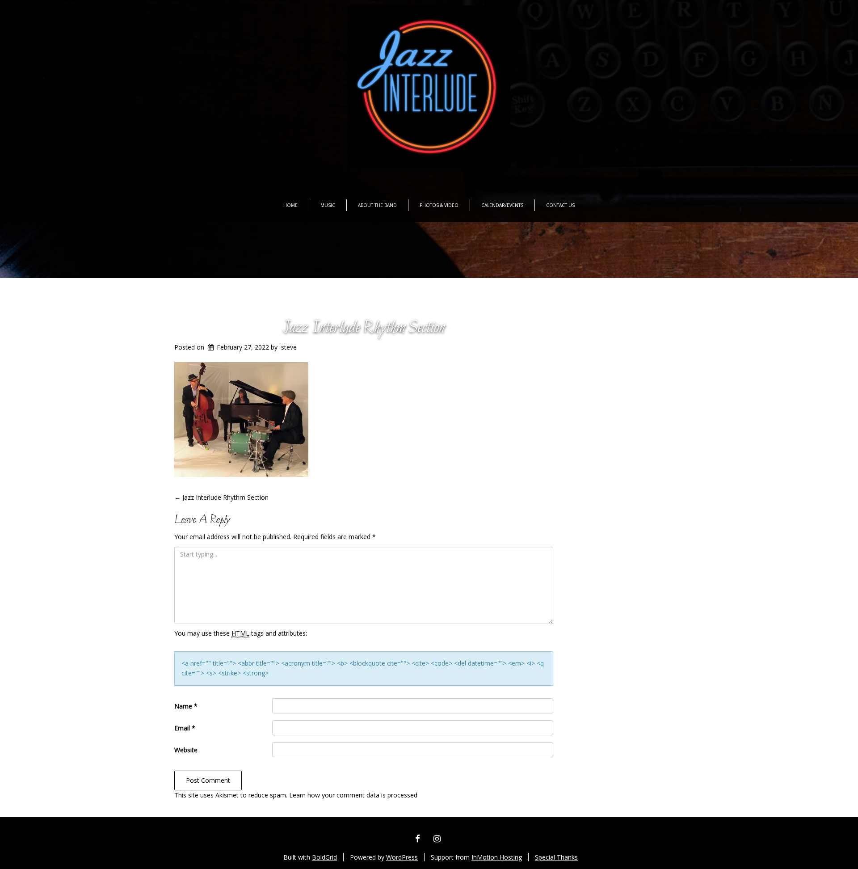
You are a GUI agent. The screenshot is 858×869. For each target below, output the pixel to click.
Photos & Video (439, 205)
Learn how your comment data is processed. (354, 795)
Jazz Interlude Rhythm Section (363, 327)
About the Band (377, 205)
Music (327, 205)
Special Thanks (556, 857)
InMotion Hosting (496, 857)
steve (289, 347)
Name (186, 706)
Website (186, 750)
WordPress (402, 857)
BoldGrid (324, 857)
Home (290, 205)
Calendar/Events (502, 205)
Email (184, 728)
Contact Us (560, 205)
